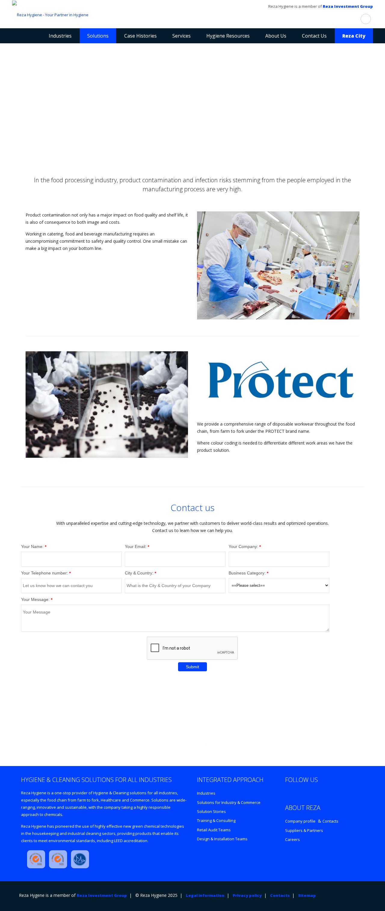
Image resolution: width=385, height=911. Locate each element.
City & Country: (139, 573)
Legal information (205, 895)
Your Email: (135, 546)
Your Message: (35, 599)
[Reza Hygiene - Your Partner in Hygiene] (50, 14)
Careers (292, 839)
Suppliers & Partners (304, 830)
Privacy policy (247, 895)
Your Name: (32, 546)
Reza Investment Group (348, 6)
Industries (206, 793)
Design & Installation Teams (222, 839)
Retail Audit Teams (214, 830)
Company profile (300, 821)
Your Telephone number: (44, 573)
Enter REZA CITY (191, 745)
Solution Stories (211, 811)
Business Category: (247, 573)
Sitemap (307, 895)
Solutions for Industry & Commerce (228, 802)
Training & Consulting (216, 820)
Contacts (330, 821)
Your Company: (243, 546)
